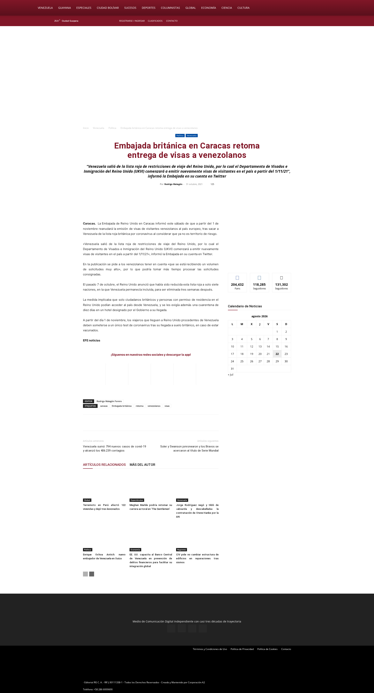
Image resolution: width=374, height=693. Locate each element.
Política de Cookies (267, 649)
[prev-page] (85, 574)
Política (112, 128)
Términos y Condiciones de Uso (210, 649)
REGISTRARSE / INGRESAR (132, 20)
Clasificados (155, 20)
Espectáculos (137, 500)
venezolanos (154, 405)
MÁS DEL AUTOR (142, 465)
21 (268, 354)
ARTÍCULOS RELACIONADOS (104, 465)
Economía (208, 8)
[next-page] (91, 574)
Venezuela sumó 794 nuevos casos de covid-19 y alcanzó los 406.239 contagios (114, 448)
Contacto (172, 20)
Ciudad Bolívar (108, 8)
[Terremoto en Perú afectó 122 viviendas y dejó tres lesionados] (104, 487)
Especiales (83, 8)
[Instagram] (307, 21)
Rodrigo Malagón (173, 184)
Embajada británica (121, 405)
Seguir (259, 275)
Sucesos (130, 8)
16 (286, 346)
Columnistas (170, 8)
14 (268, 346)
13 (260, 346)
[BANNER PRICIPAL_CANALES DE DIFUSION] (187, 48)
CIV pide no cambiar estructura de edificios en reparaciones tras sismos (197, 558)
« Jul (230, 374)
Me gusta (237, 275)
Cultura (243, 8)
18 (241, 354)
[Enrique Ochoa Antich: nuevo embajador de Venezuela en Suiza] (104, 536)
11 (241, 346)
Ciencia (226, 8)
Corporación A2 (196, 682)
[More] (269, 193)
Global (190, 8)
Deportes (148, 8)
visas (167, 405)
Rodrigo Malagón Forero (109, 401)
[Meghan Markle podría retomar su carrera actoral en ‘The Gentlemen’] (151, 487)
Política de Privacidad (242, 649)
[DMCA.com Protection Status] (236, 682)
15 (277, 346)
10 (232, 346)
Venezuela (45, 8)
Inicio (86, 128)
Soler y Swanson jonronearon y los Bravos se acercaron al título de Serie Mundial (189, 448)
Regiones (181, 549)
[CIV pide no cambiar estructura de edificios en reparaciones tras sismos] (197, 536)
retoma (139, 405)
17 (232, 354)
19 (251, 354)
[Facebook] (301, 21)
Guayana (64, 8)
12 (251, 346)
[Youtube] (320, 21)
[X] (314, 21)
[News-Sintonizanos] (257, 263)
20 (260, 354)
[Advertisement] (187, 94)
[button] (338, 8)
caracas (104, 405)
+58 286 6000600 (103, 689)
